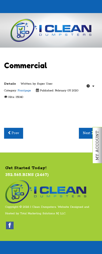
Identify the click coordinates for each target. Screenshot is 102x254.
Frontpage (24, 90)
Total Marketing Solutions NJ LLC (43, 213)
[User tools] (90, 86)
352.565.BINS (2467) (27, 175)
